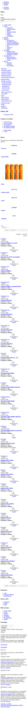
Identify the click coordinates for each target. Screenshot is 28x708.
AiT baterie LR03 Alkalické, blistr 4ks (11, 416)
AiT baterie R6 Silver (6, 300)
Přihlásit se (6, 2)
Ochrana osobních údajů (13, 43)
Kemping (9, 34)
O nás (5, 593)
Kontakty (6, 4)
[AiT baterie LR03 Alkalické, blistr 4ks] (5, 412)
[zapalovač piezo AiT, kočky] (3, 439)
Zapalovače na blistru (12, 54)
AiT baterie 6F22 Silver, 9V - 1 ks (9, 357)
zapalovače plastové (6, 70)
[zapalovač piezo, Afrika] (3, 484)
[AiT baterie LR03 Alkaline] (5, 396)
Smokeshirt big (5, 86)
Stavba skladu (10, 65)
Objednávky (7, 602)
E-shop (5, 26)
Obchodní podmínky (12, 41)
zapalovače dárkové (6, 75)
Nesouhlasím (4, 647)
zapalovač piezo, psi (6, 517)
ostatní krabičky (5, 90)
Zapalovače (10, 27)
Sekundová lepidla (11, 32)
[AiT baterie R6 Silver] (5, 296)
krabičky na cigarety (6, 81)
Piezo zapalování (11, 57)
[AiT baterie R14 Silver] (5, 325)
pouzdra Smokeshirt (6, 82)
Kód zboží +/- (4, 227)
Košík (5, 604)
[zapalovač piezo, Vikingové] (3, 556)
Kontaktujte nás (7, 596)
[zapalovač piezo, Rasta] (3, 570)
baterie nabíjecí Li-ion (6, 100)
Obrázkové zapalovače (12, 53)
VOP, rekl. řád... (8, 122)
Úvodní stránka (7, 24)
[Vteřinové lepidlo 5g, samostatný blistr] (5, 282)
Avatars (9, 60)
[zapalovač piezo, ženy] (4, 542)
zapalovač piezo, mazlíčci (7, 503)
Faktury (6, 603)
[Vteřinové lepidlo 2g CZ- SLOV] (3, 238)
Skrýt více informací (6, 667)
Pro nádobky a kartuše (9, 126)
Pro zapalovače (7, 124)
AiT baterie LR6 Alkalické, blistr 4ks (10, 387)
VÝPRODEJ (10, 36)
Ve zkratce (9, 64)
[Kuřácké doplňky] (14, 153)
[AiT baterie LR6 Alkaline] (5, 369)
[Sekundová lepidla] (14, 189)
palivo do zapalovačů (6, 92)
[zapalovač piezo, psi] (3, 513)
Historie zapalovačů (12, 58)
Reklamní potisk (11, 51)
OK (6, 644)
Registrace (6, 3)
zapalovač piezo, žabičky (7, 460)
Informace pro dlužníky (12, 44)
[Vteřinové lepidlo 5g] (5, 266)
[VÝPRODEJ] (14, 215)
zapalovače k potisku (6, 73)
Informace (6, 39)
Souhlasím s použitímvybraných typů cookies (6, 704)
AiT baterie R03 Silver (7, 314)
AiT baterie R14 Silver (7, 329)
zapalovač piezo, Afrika (7, 488)
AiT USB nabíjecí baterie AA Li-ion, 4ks (11, 430)
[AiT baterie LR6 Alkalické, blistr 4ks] (3, 383)
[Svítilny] (14, 197)
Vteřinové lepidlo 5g (6, 270)
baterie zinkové (5, 97)
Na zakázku (7, 50)
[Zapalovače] (14, 145)
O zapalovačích (7, 55)
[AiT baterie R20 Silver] (5, 339)
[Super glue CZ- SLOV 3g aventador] (4, 252)
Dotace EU (9, 47)
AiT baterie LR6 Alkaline (7, 373)
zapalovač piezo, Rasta (7, 575)
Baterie (8, 30)
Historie (6, 61)
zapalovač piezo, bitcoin (7, 474)
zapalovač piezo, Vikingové (8, 561)
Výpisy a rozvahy (8, 123)
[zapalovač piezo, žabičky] (4, 456)
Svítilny (9, 33)
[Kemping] (14, 207)
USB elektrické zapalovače (8, 77)
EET (8, 46)
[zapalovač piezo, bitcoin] (3, 470)
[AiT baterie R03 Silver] (5, 310)
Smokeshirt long (6, 88)
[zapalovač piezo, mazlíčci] (3, 499)
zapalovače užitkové (6, 72)
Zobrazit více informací (6, 662)
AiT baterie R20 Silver (7, 343)
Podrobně (9, 62)
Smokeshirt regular (6, 84)
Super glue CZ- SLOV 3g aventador (10, 257)
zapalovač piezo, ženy (6, 547)
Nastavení (3, 644)
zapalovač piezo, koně (6, 531)
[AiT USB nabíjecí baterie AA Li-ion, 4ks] (3, 426)
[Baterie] (14, 181)
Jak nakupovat (10, 40)
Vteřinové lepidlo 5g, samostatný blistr (11, 286)
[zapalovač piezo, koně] (3, 527)
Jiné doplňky (4, 93)
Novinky (6, 37)
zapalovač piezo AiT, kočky (8, 443)
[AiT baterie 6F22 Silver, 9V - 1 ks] (3, 353)
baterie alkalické (5, 99)
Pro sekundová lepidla (9, 127)
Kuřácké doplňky (11, 29)
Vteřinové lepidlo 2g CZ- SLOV (9, 243)
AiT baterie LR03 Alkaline (8, 401)
